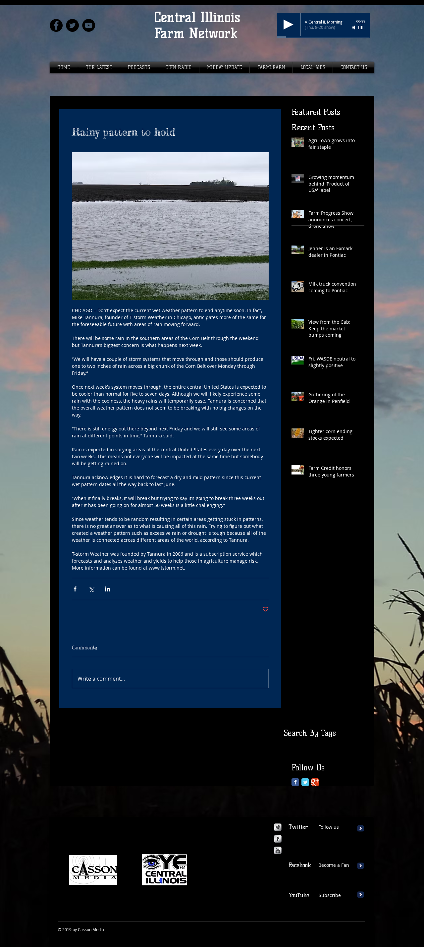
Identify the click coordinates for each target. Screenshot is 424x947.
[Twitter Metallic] (278, 827)
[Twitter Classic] (305, 782)
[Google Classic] (315, 782)
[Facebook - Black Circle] (56, 25)
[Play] (288, 24)
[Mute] (354, 27)
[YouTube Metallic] (278, 850)
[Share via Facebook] (75, 589)
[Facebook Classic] (295, 782)
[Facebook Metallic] (278, 839)
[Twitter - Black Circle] (72, 25)
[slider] (361, 27)
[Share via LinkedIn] (107, 589)
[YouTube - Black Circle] (88, 25)
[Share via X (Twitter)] (91, 589)
